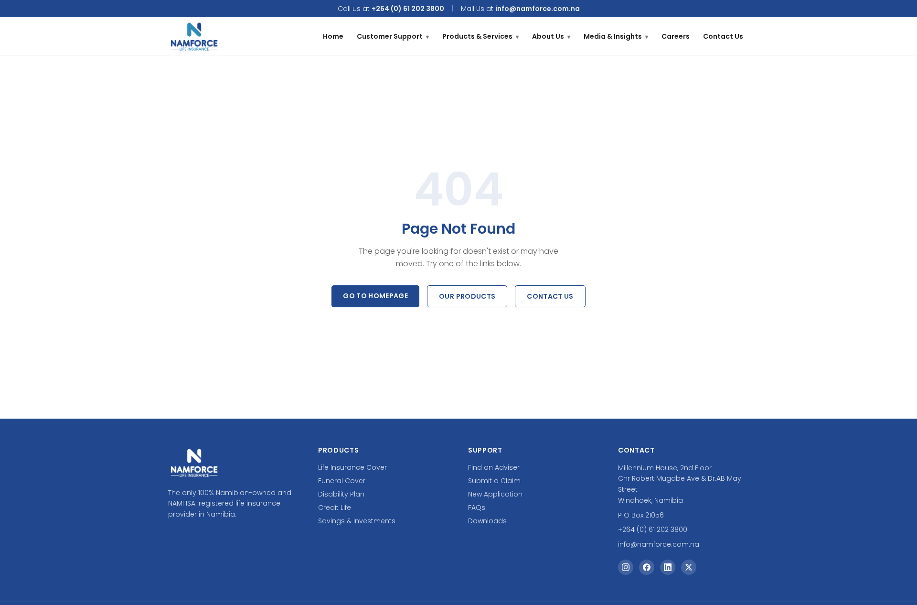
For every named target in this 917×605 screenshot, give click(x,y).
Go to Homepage (375, 296)
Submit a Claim (494, 481)
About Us (551, 36)
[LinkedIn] (667, 567)
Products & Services (480, 36)
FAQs (476, 507)
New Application (495, 494)
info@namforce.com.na (537, 8)
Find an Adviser (494, 467)
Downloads (487, 521)
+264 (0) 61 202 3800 (408, 8)
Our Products (467, 296)
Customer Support (393, 36)
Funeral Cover (341, 481)
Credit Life (334, 507)
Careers (675, 36)
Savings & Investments (356, 521)
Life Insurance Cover (352, 467)
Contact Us (723, 36)
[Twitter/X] (688, 567)
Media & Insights (616, 36)
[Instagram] (625, 567)
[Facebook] (646, 567)
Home (333, 36)
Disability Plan (341, 494)
